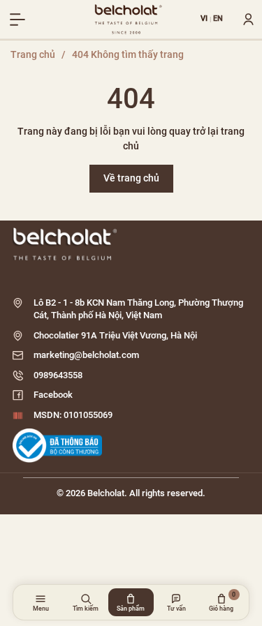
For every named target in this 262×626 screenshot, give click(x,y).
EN (218, 19)
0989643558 (58, 375)
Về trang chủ (131, 178)
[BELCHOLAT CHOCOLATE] (129, 19)
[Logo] (131, 244)
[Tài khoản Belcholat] (243, 19)
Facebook (53, 394)
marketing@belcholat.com (86, 355)
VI (204, 19)
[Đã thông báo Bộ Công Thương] (57, 445)
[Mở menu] (17, 19)
